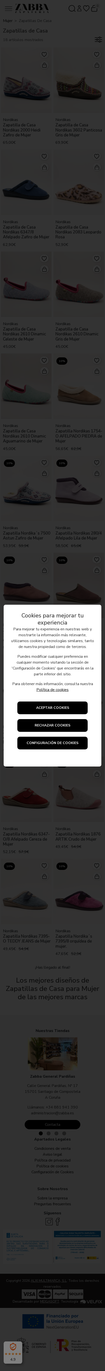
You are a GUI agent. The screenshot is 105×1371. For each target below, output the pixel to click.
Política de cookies (52, 689)
